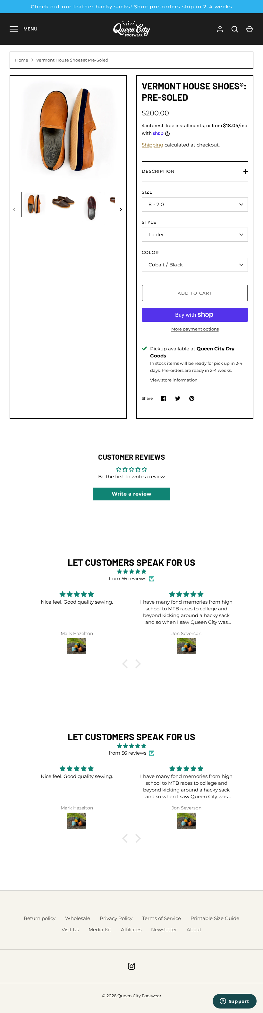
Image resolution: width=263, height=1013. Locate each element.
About (194, 929)
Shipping (152, 145)
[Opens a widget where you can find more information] (234, 1002)
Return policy (39, 918)
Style (149, 222)
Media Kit (100, 929)
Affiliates (131, 929)
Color (150, 252)
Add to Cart (195, 293)
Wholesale (77, 918)
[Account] (220, 29)
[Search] (235, 29)
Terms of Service (161, 918)
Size (147, 192)
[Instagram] (131, 966)
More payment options (195, 328)
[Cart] (249, 29)
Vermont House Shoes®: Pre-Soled (72, 60)
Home (21, 60)
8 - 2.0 (156, 204)
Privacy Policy (116, 918)
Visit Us (70, 929)
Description (158, 171)
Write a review (131, 494)
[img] (131, 571)
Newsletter (164, 929)
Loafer (156, 234)
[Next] (122, 210)
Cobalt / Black (165, 265)
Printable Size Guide (215, 918)
